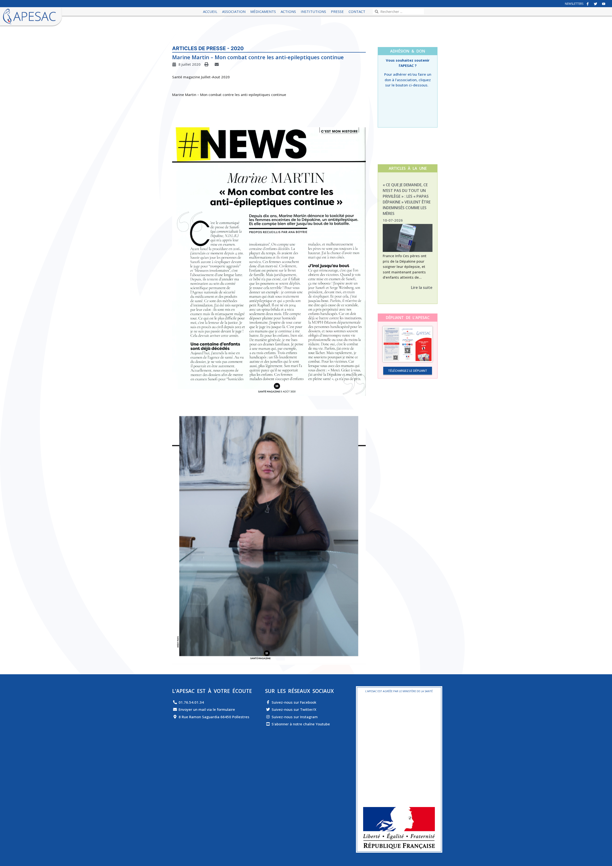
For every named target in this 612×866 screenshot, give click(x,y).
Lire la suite (421, 287)
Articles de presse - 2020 (208, 48)
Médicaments (263, 11)
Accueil (210, 11)
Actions (288, 11)
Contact (357, 11)
